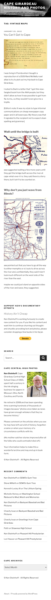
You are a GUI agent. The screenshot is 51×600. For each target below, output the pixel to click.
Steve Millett (10, 483)
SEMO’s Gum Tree (28, 478)
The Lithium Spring (32, 488)
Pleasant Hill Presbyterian (32, 533)
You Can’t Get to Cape (17, 34)
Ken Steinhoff (10, 478)
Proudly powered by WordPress (24, 594)
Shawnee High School (22, 528)
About (6, 594)
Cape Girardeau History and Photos (24, 6)
